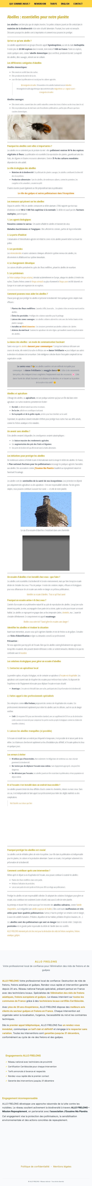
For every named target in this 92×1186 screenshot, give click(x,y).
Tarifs (53, 3)
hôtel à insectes (28, 326)
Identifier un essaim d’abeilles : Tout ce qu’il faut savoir (46, 594)
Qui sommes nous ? (19, 3)
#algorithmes (58, 88)
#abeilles (68, 85)
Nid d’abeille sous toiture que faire (21, 803)
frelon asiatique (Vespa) (21, 277)
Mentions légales (62, 1166)
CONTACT (78, 3)
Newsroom (40, 3)
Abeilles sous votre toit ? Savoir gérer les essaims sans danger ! (46, 621)
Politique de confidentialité (35, 1166)
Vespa (37, 281)
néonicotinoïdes (16, 253)
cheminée (65, 612)
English (65, 3)
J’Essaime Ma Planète (44, 468)
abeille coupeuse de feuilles (42, 908)
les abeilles (36, 346)
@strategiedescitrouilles (28, 85)
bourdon (23, 653)
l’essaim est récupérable (68, 675)
